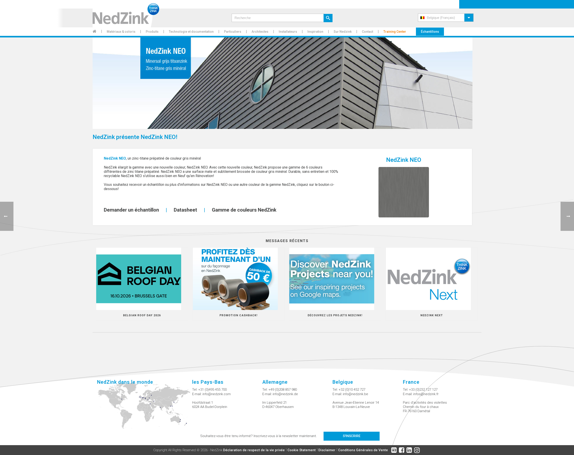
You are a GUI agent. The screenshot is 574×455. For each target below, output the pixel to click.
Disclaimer (326, 450)
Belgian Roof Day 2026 (142, 315)
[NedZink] (126, 13)
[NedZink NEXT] (432, 279)
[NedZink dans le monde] (144, 408)
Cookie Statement (301, 450)
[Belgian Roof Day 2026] (142, 279)
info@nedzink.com (216, 394)
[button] (446, 17)
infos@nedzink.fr (426, 394)
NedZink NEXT (431, 315)
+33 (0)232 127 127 (423, 390)
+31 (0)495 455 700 (212, 390)
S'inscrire (351, 436)
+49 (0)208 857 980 (282, 390)
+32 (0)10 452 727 (352, 390)
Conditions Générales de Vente (363, 450)
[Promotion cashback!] (239, 279)
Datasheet (185, 210)
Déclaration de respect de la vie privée (254, 450)
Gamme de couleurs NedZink (244, 210)
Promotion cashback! (238, 315)
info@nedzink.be (355, 394)
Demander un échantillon (131, 210)
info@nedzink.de (285, 394)
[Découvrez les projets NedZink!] (335, 279)
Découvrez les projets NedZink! (335, 315)
